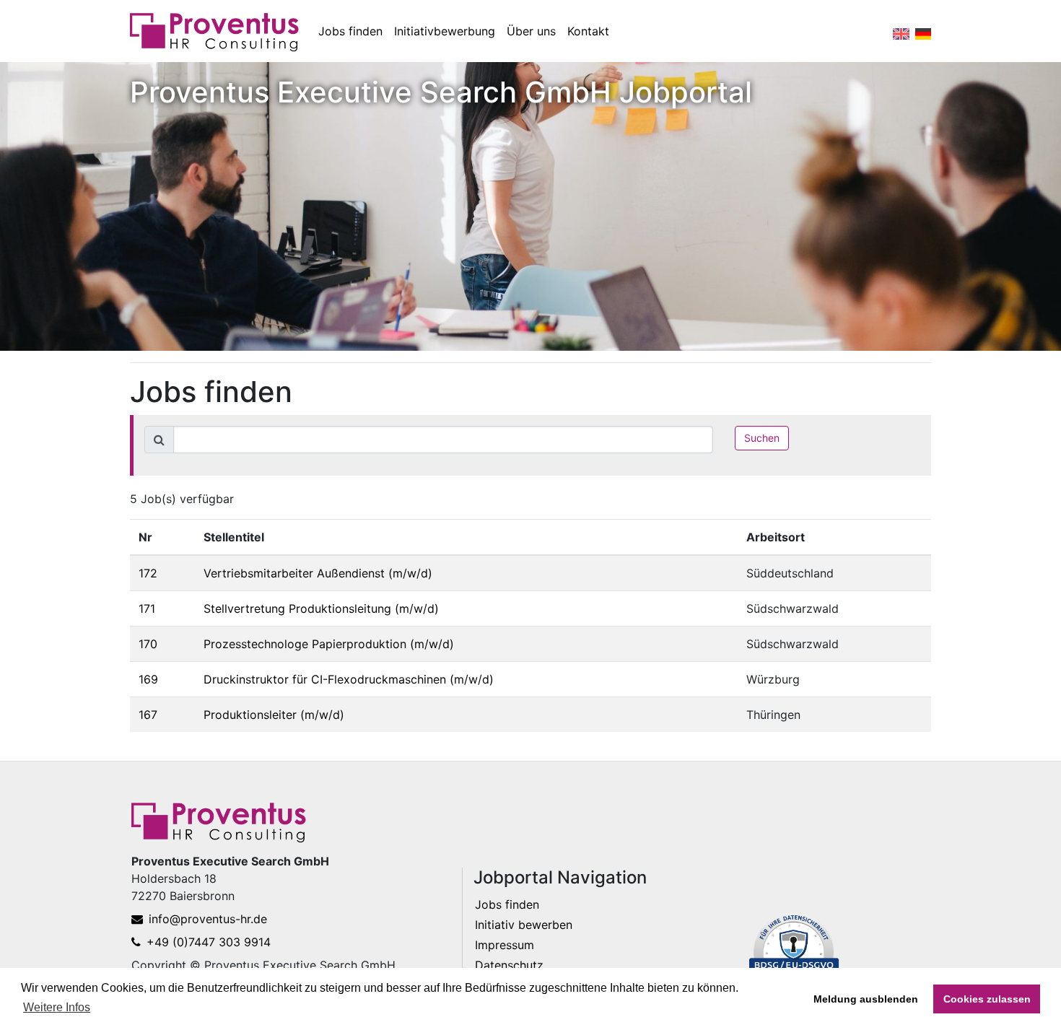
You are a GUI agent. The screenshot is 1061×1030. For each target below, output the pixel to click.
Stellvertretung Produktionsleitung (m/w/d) (321, 608)
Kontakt (588, 31)
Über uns (531, 31)
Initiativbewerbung (444, 31)
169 (148, 679)
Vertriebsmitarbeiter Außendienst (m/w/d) (318, 573)
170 (148, 644)
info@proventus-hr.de (208, 919)
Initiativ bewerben (523, 924)
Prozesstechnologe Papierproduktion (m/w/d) (329, 644)
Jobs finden (350, 31)
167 (148, 714)
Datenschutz (509, 965)
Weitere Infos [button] (56, 1007)
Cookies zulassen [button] (987, 999)
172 (148, 573)
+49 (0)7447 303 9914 (209, 942)
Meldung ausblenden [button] (865, 999)
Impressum (504, 945)
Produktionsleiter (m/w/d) (274, 714)
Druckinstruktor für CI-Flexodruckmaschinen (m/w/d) (349, 679)
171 (147, 608)
